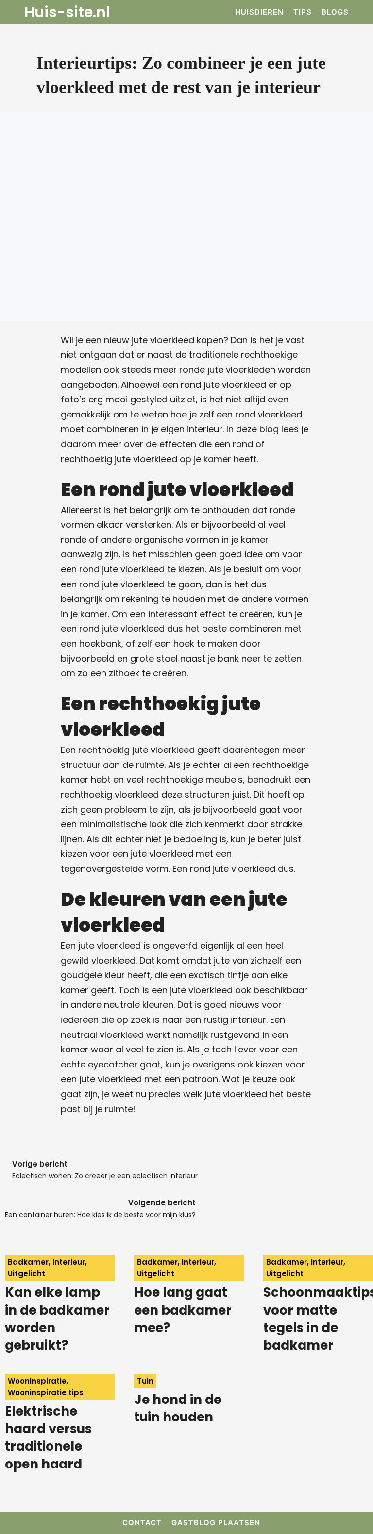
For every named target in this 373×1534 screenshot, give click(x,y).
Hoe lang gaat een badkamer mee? (183, 1310)
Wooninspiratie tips (46, 1392)
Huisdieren (259, 12)
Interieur (68, 1262)
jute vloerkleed (201, 990)
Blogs (335, 12)
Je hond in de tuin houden (177, 1408)
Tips (302, 12)
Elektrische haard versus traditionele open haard (48, 1437)
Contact (142, 1522)
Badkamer (28, 1262)
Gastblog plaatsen (215, 1522)
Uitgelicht (26, 1273)
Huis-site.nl (67, 12)
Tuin (145, 1381)
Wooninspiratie (37, 1381)
